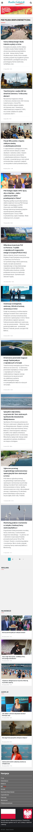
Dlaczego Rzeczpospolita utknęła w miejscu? (14, 738)
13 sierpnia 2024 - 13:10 (8, 500)
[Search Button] (31, 2)
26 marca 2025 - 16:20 (8, 335)
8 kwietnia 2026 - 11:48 (8, 168)
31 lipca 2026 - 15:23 (8, 69)
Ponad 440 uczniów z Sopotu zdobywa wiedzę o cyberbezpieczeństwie (14, 143)
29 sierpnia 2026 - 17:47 (7, 684)
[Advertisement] (16, 589)
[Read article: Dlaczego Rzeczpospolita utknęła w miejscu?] (16, 729)
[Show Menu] (2, 2)
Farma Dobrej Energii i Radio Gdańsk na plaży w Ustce (14, 43)
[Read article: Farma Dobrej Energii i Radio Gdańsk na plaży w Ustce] (16, 33)
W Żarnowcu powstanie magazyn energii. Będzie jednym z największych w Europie (15, 360)
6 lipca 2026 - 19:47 (7, 118)
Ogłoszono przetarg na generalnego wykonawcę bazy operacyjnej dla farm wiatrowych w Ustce (15, 472)
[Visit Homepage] (16, 3)
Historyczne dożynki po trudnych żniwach (13, 632)
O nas (2, 778)
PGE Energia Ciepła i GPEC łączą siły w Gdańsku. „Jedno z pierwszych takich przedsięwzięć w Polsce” (15, 194)
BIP (2, 786)
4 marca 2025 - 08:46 (8, 446)
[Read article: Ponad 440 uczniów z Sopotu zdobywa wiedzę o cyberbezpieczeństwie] (16, 132)
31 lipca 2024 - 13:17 (8, 552)
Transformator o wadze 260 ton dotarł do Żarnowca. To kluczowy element (15, 93)
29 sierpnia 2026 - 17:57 (7, 660)
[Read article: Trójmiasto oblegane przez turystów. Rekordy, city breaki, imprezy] (16, 672)
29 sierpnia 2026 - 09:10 (7, 741)
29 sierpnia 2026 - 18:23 (7, 636)
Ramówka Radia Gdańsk (7, 792)
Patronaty (3, 797)
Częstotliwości (5, 795)
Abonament (4, 800)
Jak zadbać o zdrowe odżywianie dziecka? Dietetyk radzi (14, 714)
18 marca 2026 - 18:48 (8, 223)
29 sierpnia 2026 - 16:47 (7, 717)
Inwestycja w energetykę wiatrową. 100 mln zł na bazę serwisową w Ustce (14, 306)
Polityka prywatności (6, 803)
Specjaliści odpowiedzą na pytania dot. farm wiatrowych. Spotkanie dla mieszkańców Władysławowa (15, 415)
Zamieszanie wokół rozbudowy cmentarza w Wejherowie (14, 762)
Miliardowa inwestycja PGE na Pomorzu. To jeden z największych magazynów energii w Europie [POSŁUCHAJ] (15, 249)
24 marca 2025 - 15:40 (8, 389)
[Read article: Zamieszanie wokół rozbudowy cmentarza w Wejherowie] (16, 753)
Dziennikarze (4, 781)
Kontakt (3, 789)
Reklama (3, 783)
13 (19, 559)
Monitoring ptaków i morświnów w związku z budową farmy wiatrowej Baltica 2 (15, 525)
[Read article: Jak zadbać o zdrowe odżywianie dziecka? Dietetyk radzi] (16, 705)
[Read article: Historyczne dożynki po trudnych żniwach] (16, 624)
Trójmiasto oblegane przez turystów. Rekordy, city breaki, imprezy (15, 681)
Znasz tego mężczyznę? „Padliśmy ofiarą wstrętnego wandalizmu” (13, 657)
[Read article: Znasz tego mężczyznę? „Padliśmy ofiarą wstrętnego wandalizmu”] (16, 648)
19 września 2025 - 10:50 (9, 281)
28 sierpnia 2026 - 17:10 (7, 765)
